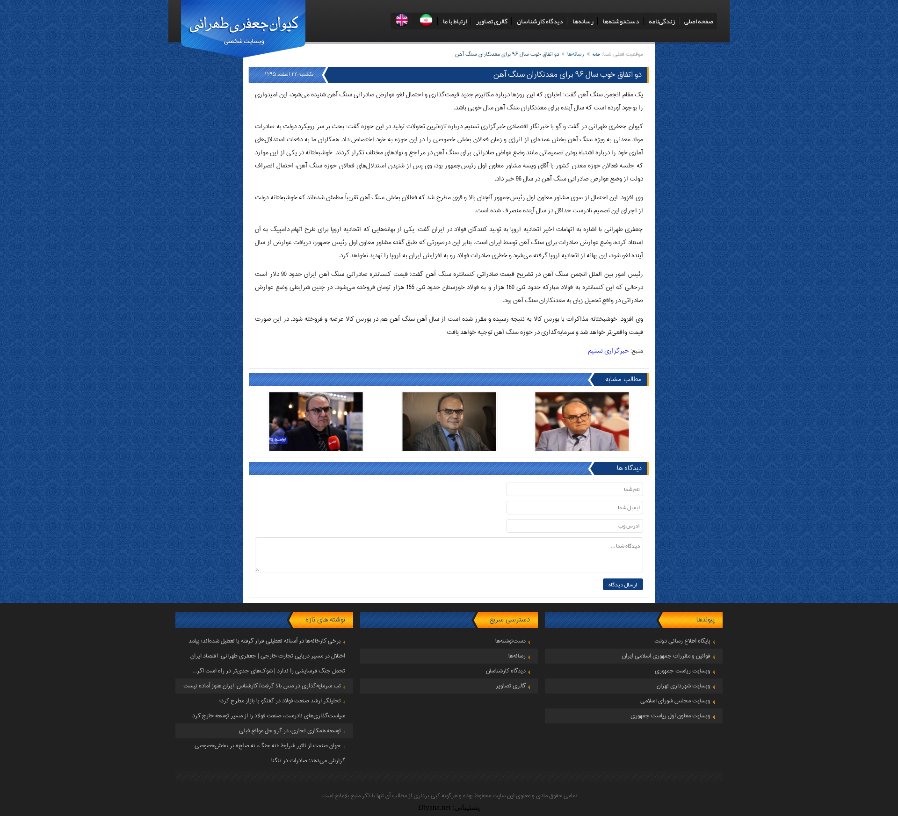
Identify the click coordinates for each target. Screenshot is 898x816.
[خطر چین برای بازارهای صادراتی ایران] (582, 421)
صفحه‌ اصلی (698, 21)
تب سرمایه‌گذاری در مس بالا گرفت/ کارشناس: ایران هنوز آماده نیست (262, 686)
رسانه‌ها (583, 21)
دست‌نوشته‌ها (621, 21)
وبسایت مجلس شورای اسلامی (675, 701)
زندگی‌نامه (662, 21)
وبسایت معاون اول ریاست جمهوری (670, 716)
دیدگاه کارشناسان (540, 21)
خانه (597, 54)
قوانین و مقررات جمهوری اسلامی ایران (666, 656)
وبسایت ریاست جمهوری (682, 671)
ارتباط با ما (455, 21)
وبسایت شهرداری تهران (683, 686)
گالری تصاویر (491, 21)
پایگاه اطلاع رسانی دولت (682, 641)
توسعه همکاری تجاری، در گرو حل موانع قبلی (290, 731)
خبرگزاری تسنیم (608, 351)
